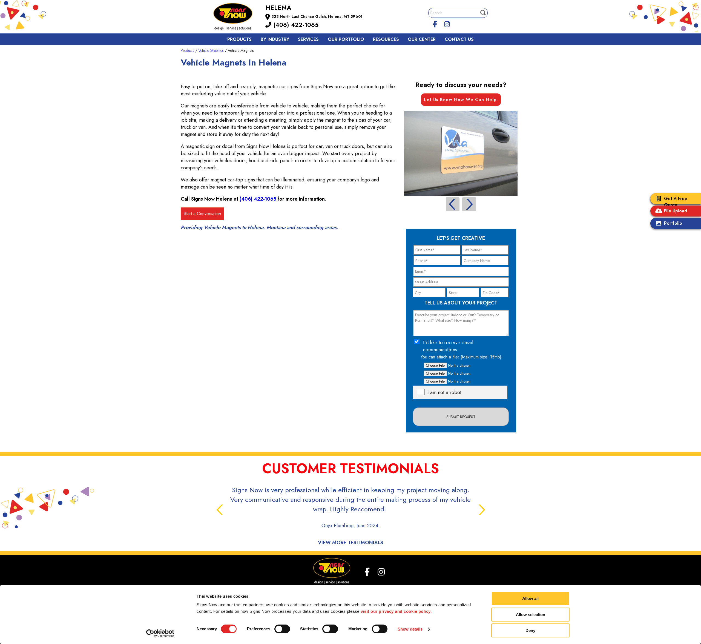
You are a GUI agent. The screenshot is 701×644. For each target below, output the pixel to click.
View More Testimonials (350, 542)
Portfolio (673, 223)
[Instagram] (447, 23)
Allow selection (530, 614)
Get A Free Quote (675, 201)
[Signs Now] (236, 17)
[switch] (282, 629)
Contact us (459, 39)
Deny (530, 630)
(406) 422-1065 (294, 24)
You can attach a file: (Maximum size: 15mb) (461, 357)
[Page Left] (452, 204)
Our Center (422, 39)
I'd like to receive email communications (448, 346)
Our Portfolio (346, 39)
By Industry (275, 39)
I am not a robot (444, 392)
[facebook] (435, 23)
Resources (386, 39)
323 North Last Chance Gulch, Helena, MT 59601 (316, 16)
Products (239, 39)
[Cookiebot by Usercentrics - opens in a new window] (160, 633)
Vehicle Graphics (211, 50)
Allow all (530, 598)
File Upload (675, 211)
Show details (410, 629)
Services (308, 39)
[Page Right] (469, 204)
